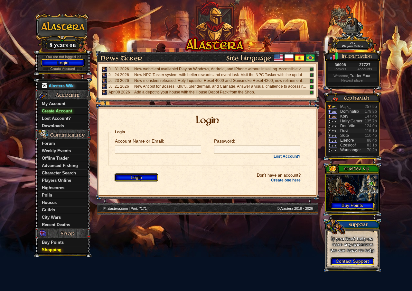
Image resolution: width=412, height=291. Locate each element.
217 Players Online (352, 44)
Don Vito (347, 126)
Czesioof (348, 145)
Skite (344, 135)
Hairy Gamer (351, 121)
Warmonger (350, 150)
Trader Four (360, 76)
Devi (344, 130)
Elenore (347, 140)
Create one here (286, 180)
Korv (344, 116)
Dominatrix (349, 111)
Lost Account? (287, 156)
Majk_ (345, 106)
